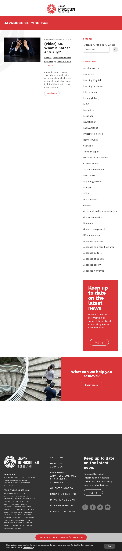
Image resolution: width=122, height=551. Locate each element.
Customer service (92, 217)
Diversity (88, 223)
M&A (86, 104)
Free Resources (62, 505)
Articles (47, 57)
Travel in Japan (91, 151)
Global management (94, 229)
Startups (88, 145)
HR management (92, 235)
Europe (87, 187)
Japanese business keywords (98, 247)
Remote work (90, 139)
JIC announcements (93, 169)
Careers (87, 205)
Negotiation (89, 121)
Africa (86, 193)
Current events (91, 163)
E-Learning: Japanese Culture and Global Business (63, 477)
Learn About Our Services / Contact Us (61, 537)
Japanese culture (92, 252)
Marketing (88, 110)
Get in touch (91, 385)
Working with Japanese (95, 157)
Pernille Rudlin (64, 61)
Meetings (88, 115)
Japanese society (92, 264)
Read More (52, 93)
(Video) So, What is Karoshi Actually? (57, 48)
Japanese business (93, 241)
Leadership (89, 74)
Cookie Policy (28, 547)
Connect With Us (62, 511)
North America (91, 68)
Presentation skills (93, 133)
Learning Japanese (93, 86)
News (89, 44)
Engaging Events (92, 181)
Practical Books (62, 499)
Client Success (61, 488)
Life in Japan (90, 92)
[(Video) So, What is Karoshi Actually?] (22, 50)
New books (89, 175)
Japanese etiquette (93, 258)
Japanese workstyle (93, 270)
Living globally (91, 98)
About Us (57, 457)
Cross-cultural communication (100, 211)
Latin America (90, 127)
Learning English (92, 80)
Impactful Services (57, 465)
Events (111, 44)
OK (109, 546)
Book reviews (90, 199)
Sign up (99, 342)
